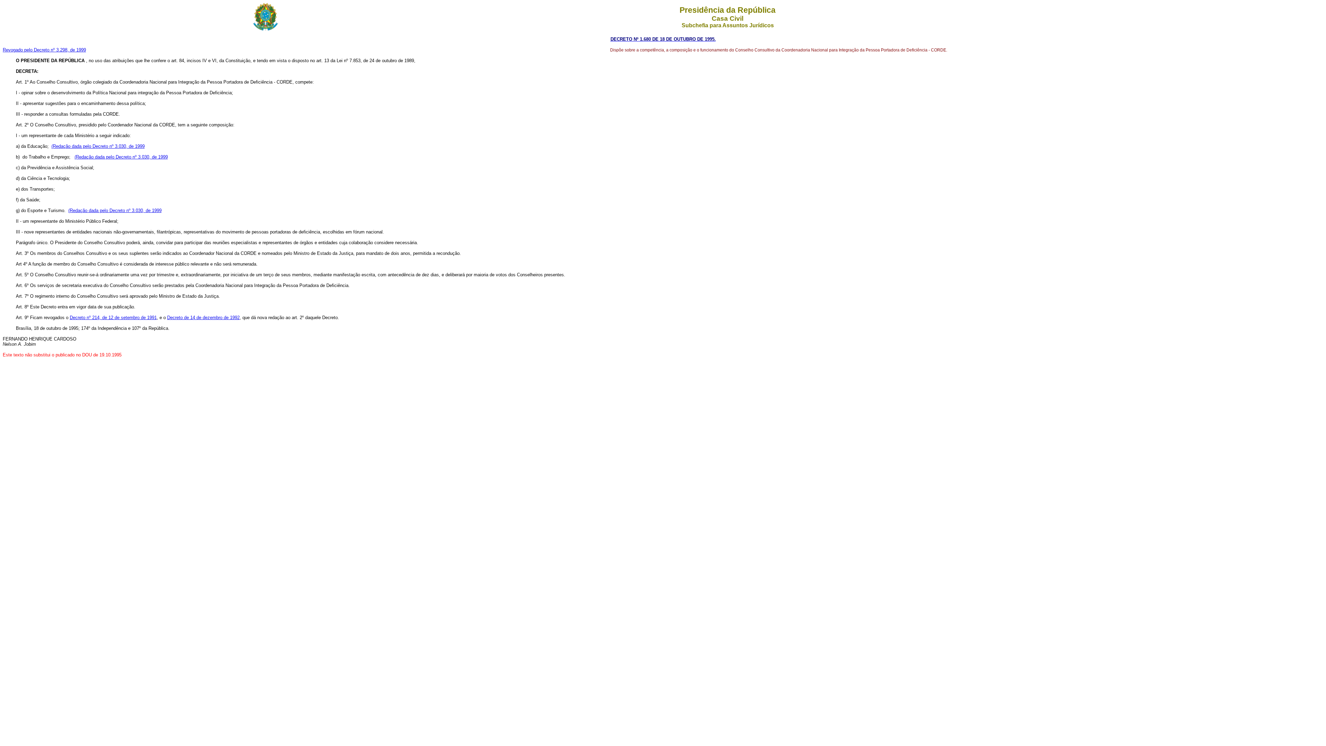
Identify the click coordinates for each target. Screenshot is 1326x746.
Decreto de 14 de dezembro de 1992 (203, 317)
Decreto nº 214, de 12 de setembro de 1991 (113, 317)
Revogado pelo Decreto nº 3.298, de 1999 (44, 49)
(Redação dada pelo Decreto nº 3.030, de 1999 (98, 146)
